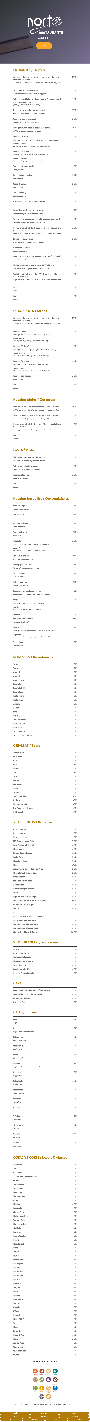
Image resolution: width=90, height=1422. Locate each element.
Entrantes (44, 1413)
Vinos (56, 1419)
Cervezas (34, 1419)
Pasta (15, 1416)
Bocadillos (44, 1416)
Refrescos (74, 1416)
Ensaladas (15, 1413)
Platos (74, 1413)
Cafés (11, 1419)
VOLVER (44, 46)
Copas (79, 1419)
